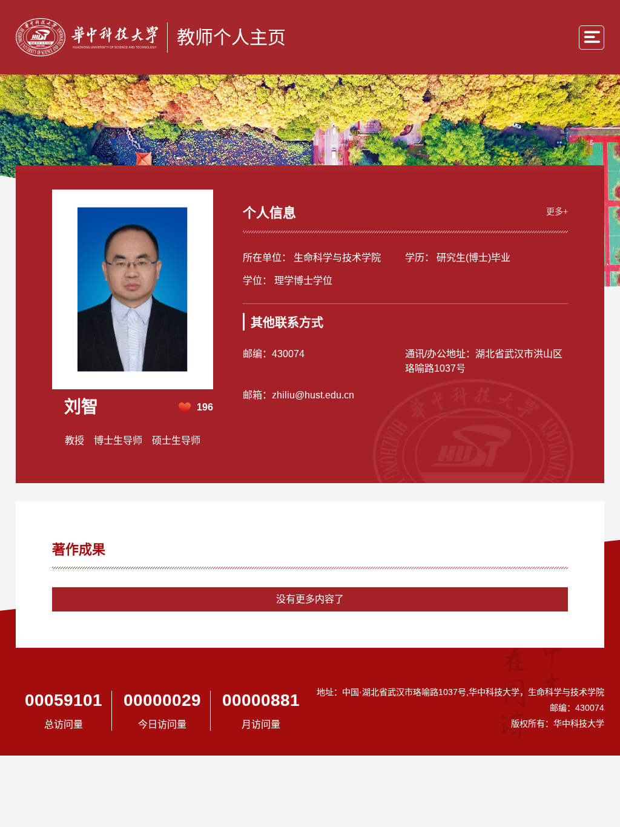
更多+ (557, 211)
